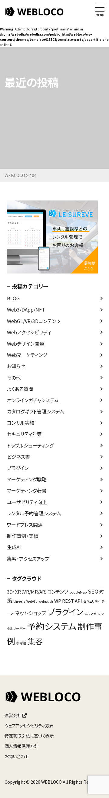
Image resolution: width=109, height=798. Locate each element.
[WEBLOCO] (35, 15)
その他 (14, 377)
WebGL (31, 601)
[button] (96, 785)
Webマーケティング (27, 354)
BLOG (13, 298)
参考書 (21, 643)
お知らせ (16, 366)
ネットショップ (31, 613)
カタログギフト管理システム (35, 411)
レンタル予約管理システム (34, 513)
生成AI (14, 547)
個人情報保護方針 (21, 746)
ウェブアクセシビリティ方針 (29, 726)
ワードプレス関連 (25, 524)
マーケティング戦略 (27, 479)
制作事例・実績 (22, 535)
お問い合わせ (17, 756)
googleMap (78, 592)
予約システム (51, 625)
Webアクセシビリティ (29, 332)
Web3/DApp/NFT (26, 309)
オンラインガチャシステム (33, 400)
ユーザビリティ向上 (27, 502)
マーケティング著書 (27, 490)
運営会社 (13, 715)
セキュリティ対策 (24, 433)
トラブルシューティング (30, 445)
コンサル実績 (21, 422)
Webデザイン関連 (25, 343)
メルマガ (90, 614)
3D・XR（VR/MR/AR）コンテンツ (37, 591)
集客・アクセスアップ (28, 558)
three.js (19, 601)
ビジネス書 (18, 456)
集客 (35, 641)
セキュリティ (91, 601)
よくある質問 (20, 388)
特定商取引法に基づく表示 (29, 736)
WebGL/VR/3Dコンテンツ (34, 321)
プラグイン (17, 468)
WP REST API (68, 601)
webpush (45, 601)
